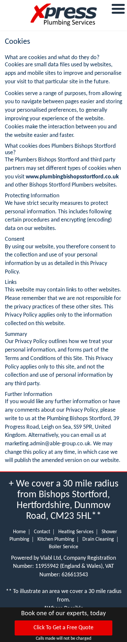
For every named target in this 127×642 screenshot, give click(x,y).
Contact (42, 532)
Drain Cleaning (98, 539)
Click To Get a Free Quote (63, 628)
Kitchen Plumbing (55, 539)
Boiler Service (63, 547)
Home (19, 532)
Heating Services (75, 532)
